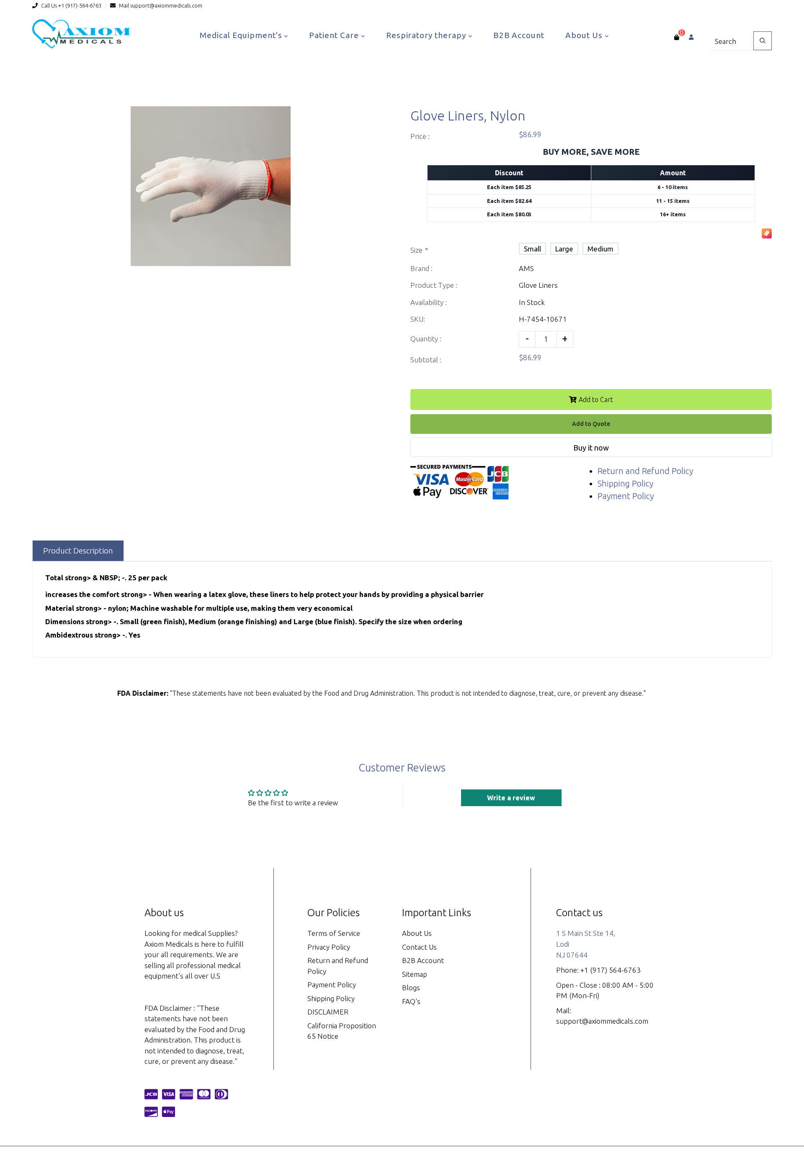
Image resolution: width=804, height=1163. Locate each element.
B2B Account (518, 35)
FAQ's (411, 1001)
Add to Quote (591, 423)
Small (532, 249)
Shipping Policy (625, 483)
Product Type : (433, 285)
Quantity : (425, 339)
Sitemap (414, 974)
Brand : (421, 268)
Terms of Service (333, 933)
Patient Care (335, 35)
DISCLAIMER (327, 1012)
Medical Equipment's (242, 35)
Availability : (428, 302)
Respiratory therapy (427, 35)
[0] (676, 37)
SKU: (417, 319)
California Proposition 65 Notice (341, 1031)
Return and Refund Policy (645, 471)
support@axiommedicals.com (166, 5)
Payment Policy (626, 496)
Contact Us (419, 947)
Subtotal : (425, 360)
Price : (420, 136)
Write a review (511, 798)
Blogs (411, 987)
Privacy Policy (328, 947)
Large (564, 249)
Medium (600, 249)
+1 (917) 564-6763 (610, 970)
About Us (585, 35)
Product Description (78, 550)
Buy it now (591, 447)
